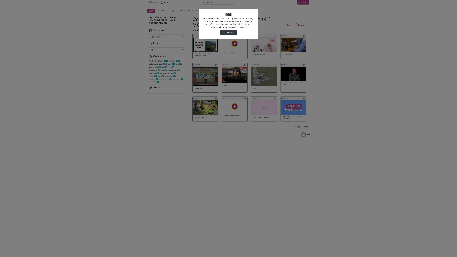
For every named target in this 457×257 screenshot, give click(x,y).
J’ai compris (228, 32)
